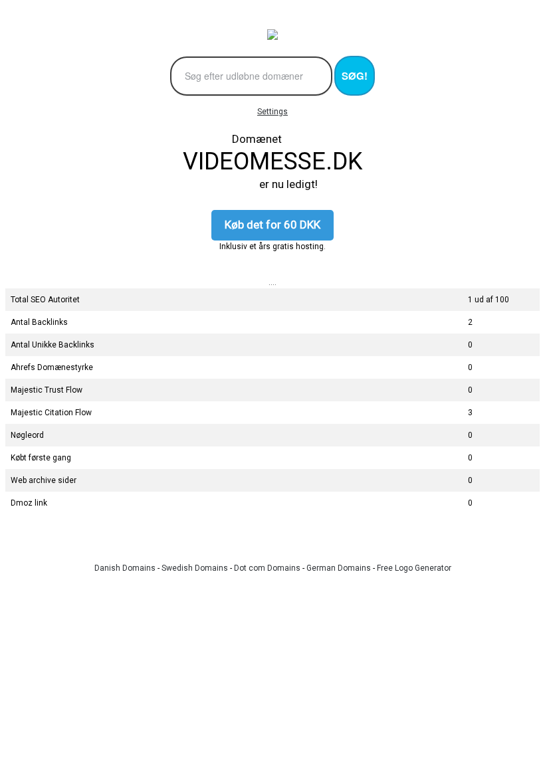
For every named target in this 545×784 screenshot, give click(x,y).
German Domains (338, 568)
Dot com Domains (267, 568)
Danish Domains (125, 568)
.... (272, 282)
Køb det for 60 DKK (272, 224)
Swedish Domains (195, 568)
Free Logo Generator (414, 568)
